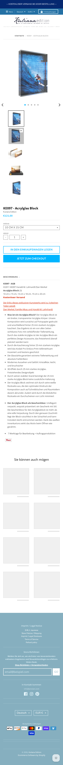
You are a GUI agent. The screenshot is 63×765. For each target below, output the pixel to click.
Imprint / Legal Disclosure (31, 636)
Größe (6, 224)
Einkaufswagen (50, 12)
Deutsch (20, 12)
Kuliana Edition (9, 212)
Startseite (19, 36)
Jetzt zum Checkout (31, 258)
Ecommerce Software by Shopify (31, 755)
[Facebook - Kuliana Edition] (26, 694)
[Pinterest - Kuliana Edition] (37, 694)
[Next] (59, 104)
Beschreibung (10, 277)
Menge (5, 233)
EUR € (30, 12)
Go (56, 672)
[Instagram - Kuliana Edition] (31, 694)
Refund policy (31, 642)
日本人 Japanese (31, 630)
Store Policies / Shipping (32, 633)
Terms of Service (31, 639)
